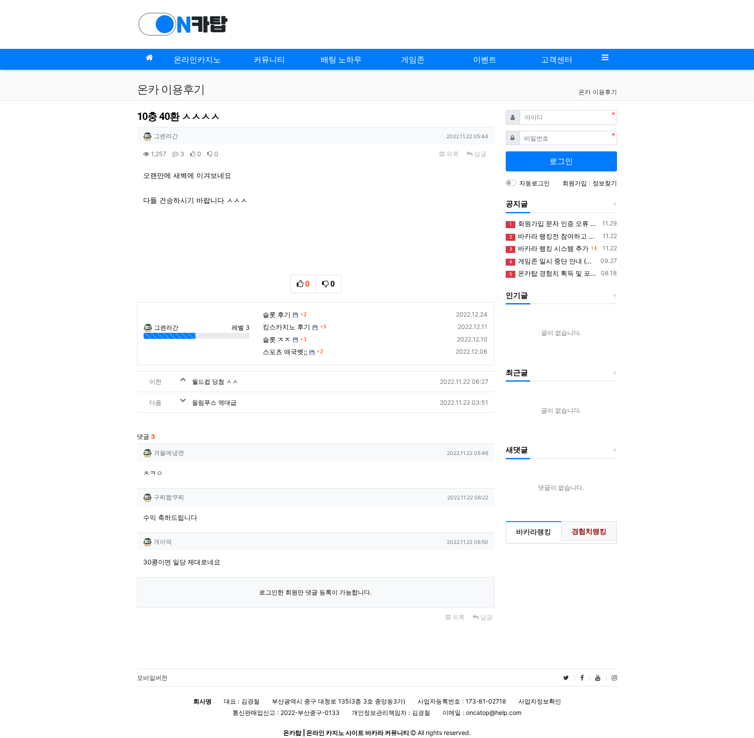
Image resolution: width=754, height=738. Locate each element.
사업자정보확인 (539, 701)
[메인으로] (149, 57)
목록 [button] (452, 153)
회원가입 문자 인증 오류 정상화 (554, 223)
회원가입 (575, 183)
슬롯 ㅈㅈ (277, 339)
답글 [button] (480, 153)
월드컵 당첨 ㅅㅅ (215, 381)
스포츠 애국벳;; (285, 352)
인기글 (517, 295)
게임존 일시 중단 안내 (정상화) (553, 261)
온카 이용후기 (598, 92)
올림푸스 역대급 (214, 402)
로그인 (561, 161)
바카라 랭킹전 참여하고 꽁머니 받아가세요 (554, 236)
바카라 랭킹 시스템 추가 (549, 248)
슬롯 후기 (277, 315)
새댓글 (517, 449)
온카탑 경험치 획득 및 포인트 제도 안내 (553, 273)
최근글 (517, 372)
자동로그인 (534, 183)
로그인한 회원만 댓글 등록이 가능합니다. (315, 592)
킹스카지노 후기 (286, 327)
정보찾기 (605, 183)
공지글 (517, 203)
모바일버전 (152, 677)
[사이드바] (605, 57)
